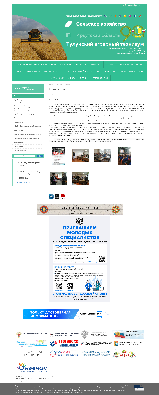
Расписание (81, 64)
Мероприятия (18, 146)
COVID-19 (65, 71)
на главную (17, 2)
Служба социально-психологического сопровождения (26, 101)
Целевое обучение (100, 78)
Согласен (140, 389)
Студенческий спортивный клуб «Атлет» (27, 134)
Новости (16, 96)
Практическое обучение (22, 118)
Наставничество (19, 142)
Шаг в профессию (20, 150)
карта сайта (36, 2)
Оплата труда (18, 130)
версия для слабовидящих (50, 2)
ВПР (114, 71)
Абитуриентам (50, 71)
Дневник (84, 78)
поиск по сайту (26, 2)
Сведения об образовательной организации (36, 64)
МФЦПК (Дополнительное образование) (27, 126)
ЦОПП (106, 71)
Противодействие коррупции (86, 71)
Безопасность (18, 122)
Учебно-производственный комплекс (26, 138)
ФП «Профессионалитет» (132, 71)
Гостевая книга (57, 78)
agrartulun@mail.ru (23, 182)
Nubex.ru (32, 381)
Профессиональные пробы (28, 71)
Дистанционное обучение (130, 64)
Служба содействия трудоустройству (26, 114)
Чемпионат (96, 64)
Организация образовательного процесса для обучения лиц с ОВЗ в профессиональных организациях (28, 108)
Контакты (110, 64)
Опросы (71, 78)
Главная (51, 84)
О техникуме (66, 64)
